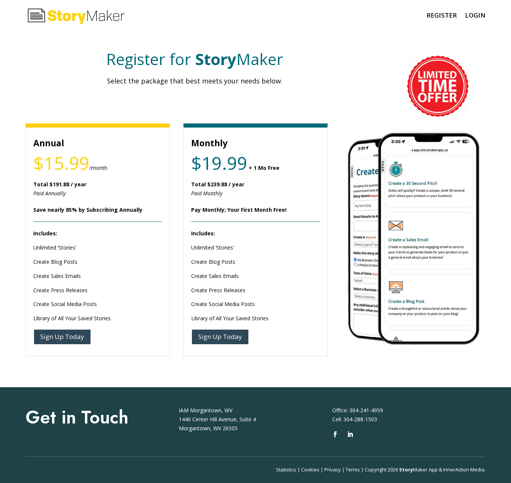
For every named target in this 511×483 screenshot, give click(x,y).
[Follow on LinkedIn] (350, 434)
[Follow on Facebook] (335, 434)
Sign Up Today (62, 336)
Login (475, 15)
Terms (353, 469)
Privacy (332, 469)
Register (441, 15)
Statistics (286, 469)
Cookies (310, 469)
